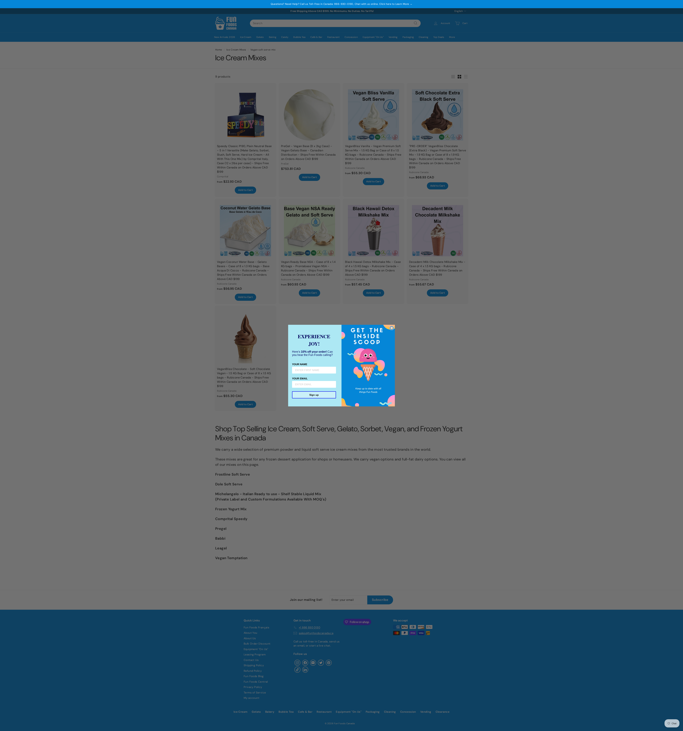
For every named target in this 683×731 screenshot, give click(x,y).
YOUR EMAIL (300, 378)
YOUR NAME (299, 364)
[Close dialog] (391, 328)
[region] (341, 4)
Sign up (314, 394)
